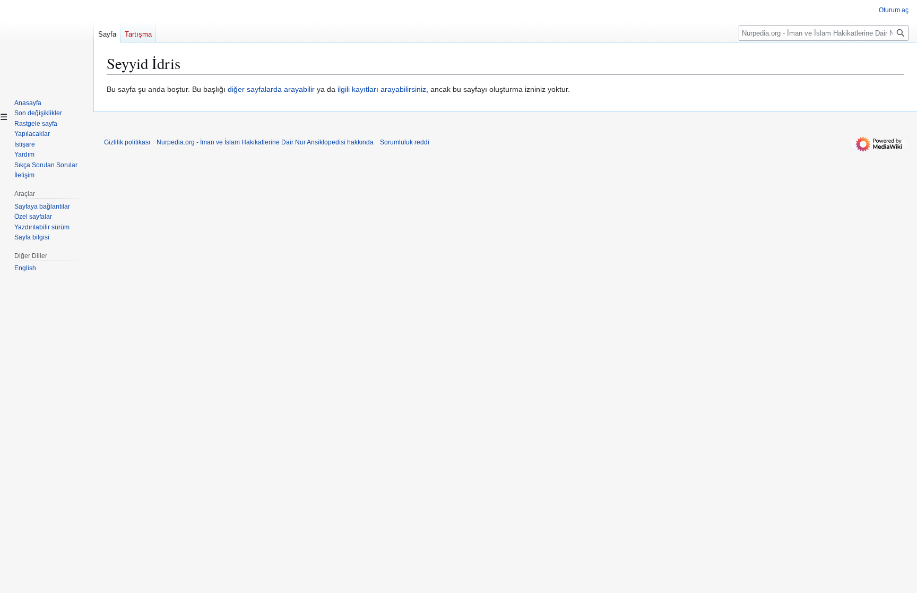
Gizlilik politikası (127, 142)
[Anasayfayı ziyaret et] (46, 42)
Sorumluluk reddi (404, 142)
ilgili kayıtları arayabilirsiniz (382, 89)
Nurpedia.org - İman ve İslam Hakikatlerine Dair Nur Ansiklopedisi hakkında (265, 142)
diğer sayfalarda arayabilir (271, 89)
